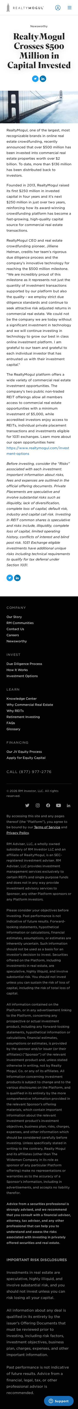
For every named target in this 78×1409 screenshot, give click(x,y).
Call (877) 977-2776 (29, 772)
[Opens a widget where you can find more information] (59, 1401)
